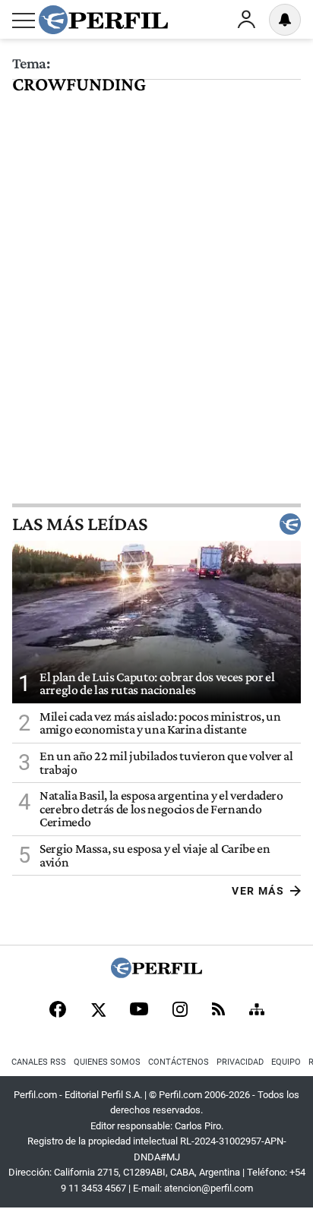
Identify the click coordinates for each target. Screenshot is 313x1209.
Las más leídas (79, 524)
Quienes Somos (107, 1062)
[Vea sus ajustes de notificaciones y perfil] (285, 20)
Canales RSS (38, 1062)
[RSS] (218, 1010)
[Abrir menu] (23, 20)
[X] (98, 1011)
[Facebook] (57, 1011)
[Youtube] (139, 1010)
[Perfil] (156, 974)
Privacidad (240, 1062)
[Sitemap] (256, 1010)
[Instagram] (180, 1011)
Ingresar (246, 20)
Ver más (258, 891)
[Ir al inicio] (103, 19)
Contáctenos (178, 1062)
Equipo (286, 1062)
